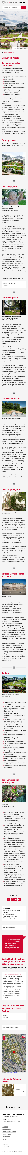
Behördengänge (6, 1134)
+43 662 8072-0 (12, 1119)
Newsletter (5, 1126)
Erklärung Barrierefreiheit (9, 1131)
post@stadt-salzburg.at (13, 1121)
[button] (8, 899)
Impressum (5, 1146)
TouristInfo (5, 1139)
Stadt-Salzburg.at (9, 52)
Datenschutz (5, 1144)
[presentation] (24, 164)
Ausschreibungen (7, 1129)
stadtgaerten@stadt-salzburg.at (16, 918)
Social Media (6, 1136)
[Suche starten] (23, 7)
